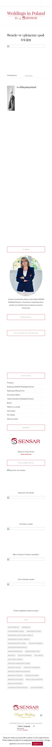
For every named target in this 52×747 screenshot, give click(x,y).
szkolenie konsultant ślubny (19, 663)
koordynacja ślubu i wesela (18, 639)
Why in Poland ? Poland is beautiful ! (26, 555)
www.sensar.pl (26, 454)
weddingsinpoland (26, 87)
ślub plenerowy (37, 687)
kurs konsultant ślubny (17, 643)
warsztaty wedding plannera (19, 671)
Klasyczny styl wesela (26, 493)
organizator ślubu (32, 651)
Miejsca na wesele (13, 407)
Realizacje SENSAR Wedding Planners (20, 387)
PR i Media (11, 415)
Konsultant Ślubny (13, 395)
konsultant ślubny (34, 631)
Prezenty (10, 383)
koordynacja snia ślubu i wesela (20, 635)
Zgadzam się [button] (37, 743)
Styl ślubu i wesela (26, 524)
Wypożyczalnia (12, 419)
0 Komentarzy (12, 75)
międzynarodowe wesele (17, 647)
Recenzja (11, 655)
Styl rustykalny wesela (26, 579)
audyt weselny (13, 627)
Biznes (9, 403)
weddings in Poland (15, 679)
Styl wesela (11, 411)
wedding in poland (15, 675)
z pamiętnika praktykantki (18, 687)
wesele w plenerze (15, 683)
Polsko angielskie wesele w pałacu (26, 611)
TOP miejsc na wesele (32, 667)
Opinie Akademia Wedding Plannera (20, 399)
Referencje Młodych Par (16, 391)
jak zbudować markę (16, 631)
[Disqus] (26, 150)
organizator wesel (15, 651)
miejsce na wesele (36, 643)
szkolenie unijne (14, 667)
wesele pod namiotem (34, 679)
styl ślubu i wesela (15, 659)
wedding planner (31, 675)
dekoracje (26, 627)
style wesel (38, 655)
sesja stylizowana (24, 655)
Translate (25, 730)
